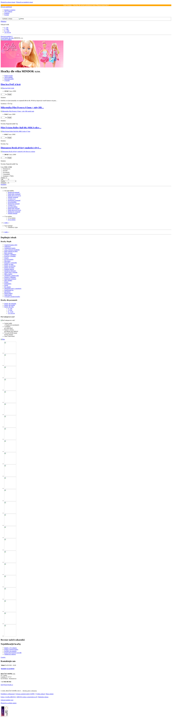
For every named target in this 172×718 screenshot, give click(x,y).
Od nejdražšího (12, 202)
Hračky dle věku (9, 38)
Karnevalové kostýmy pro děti (12, 652)
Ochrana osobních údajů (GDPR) (25, 694)
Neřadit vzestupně (13, 197)
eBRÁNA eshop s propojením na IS (27, 697)
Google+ (3, 657)
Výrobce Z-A (12, 205)
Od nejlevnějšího (12, 207)
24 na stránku (11, 219)
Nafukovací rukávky (10, 654)
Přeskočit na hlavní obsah (8, 2)
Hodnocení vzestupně (14, 212)
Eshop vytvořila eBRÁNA (8, 697)
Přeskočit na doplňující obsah (24, 2)
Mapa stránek (49, 694)
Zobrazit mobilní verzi (7, 700)
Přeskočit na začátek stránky (9, 703)
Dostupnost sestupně (14, 203)
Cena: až (6, 167)
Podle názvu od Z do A (14, 210)
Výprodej (6, 174)
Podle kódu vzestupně (14, 194)
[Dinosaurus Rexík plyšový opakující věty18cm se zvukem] (18, 151)
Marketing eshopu (43, 697)
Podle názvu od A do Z (14, 195)
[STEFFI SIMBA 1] (32, 67)
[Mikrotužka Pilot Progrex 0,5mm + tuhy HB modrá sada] (17, 111)
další (7, 222)
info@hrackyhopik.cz (7, 684)
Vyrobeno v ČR (8, 176)
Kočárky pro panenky (10, 651)
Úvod (2, 38)
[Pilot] (3, 339)
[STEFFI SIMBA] (6, 39)
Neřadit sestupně (12, 213)
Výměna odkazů (40, 694)
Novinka (6, 172)
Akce (5, 170)
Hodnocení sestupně (13, 192)
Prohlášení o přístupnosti (8, 694)
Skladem (6, 169)
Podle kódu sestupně (14, 208)
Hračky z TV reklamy (10, 648)
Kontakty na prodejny (8, 668)
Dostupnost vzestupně (14, 200)
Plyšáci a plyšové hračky (11, 649)
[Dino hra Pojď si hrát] (7, 88)
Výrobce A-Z (11, 199)
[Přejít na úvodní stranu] (6, 7)
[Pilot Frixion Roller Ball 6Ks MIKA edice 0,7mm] (15, 131)
